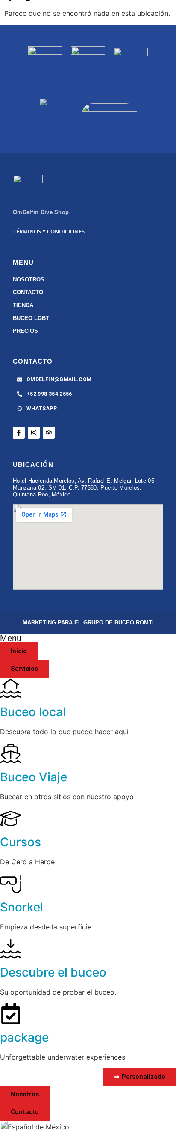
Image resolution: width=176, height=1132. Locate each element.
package (24, 1037)
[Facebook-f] (19, 433)
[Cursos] (10, 818)
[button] (88, 1126)
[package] (10, 1013)
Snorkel (21, 907)
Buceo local (33, 712)
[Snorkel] (10, 883)
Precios (25, 331)
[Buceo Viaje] (10, 753)
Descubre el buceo (53, 972)
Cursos (20, 842)
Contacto (28, 292)
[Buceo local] (10, 688)
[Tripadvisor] (49, 433)
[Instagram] (34, 433)
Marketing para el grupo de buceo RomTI (88, 622)
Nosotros (28, 279)
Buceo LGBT (31, 318)
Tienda (23, 305)
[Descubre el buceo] (10, 948)
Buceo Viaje (33, 777)
